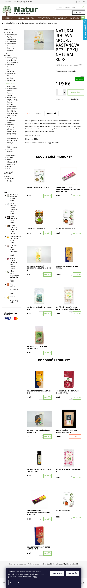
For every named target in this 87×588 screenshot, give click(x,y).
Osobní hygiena (12, 62)
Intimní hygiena (12, 60)
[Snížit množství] (42, 197)
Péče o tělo (11, 71)
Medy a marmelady (11, 119)
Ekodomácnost (60, 18)
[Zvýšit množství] (42, 195)
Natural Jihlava (80, 65)
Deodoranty (11, 67)
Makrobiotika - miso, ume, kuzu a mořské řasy (12, 113)
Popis (27, 113)
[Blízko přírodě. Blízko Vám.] (3, 23)
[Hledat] (83, 7)
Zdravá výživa (44, 18)
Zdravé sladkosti (10, 150)
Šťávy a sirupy (12, 147)
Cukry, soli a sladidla (11, 94)
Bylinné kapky (12, 39)
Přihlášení (81, 2)
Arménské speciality (8, 173)
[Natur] (23, 10)
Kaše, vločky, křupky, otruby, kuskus (12, 99)
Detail (74, 437)
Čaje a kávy (11, 86)
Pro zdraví (8, 18)
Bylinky (9, 37)
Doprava (12, 564)
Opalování (10, 65)
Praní (9, 166)
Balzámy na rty (12, 58)
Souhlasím (72, 573)
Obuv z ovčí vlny (12, 162)
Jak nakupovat (21, 564)
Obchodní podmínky (59, 564)
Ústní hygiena (11, 80)
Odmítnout (57, 573)
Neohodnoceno (74, 65)
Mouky (9, 122)
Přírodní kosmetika (25, 18)
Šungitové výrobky (10, 49)
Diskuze (39, 113)
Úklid (9, 169)
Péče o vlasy (11, 74)
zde (35, 577)
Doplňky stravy (12, 41)
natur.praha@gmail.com (24, 2)
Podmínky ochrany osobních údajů (39, 564)
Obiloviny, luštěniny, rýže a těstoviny (12, 127)
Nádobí (9, 160)
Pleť (8, 69)
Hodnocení (51, 113)
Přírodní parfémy (10, 77)
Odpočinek (11, 164)
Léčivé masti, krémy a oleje (11, 45)
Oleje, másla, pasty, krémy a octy (12, 133)
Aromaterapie (12, 35)
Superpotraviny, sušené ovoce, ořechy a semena (12, 141)
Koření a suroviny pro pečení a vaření (12, 106)
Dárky (8, 176)
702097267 (7, 2)
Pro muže (10, 179)
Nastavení (14, 582)
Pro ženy (10, 181)
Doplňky (10, 157)
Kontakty (74, 18)
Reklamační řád (72, 564)
